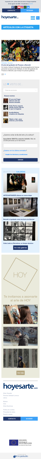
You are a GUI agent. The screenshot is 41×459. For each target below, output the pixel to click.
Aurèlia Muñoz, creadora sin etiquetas (16, 113)
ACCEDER (30, 10)
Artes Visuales (7, 393)
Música (5, 401)
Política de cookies (8, 410)
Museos (10, 63)
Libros (5, 398)
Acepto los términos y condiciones (16, 154)
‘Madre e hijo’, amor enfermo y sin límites (16, 119)
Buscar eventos (9, 96)
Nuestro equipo (7, 414)
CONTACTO (11, 10)
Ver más (20, 373)
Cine (4, 404)
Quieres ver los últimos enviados (15, 150)
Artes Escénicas (8, 406)
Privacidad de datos (9, 412)
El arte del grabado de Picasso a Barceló (16, 65)
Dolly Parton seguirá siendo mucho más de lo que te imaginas (16, 107)
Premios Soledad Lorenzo (11, 395)
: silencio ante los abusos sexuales (15, 100)
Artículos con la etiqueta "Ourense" (18, 28)
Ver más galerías (20, 248)
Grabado (4, 63)
